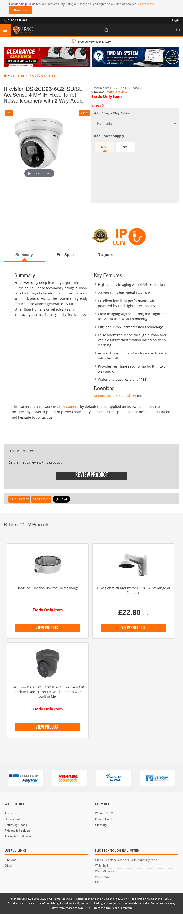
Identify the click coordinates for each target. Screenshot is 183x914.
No (103, 146)
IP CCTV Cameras (41, 75)
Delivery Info (13, 819)
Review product (91, 476)
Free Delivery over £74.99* (94, 41)
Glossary (101, 825)
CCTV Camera (67, 406)
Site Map (10, 860)
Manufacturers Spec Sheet (115, 395)
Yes (125, 146)
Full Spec (65, 255)
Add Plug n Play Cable (112, 113)
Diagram (105, 255)
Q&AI (8, 866)
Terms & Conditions (18, 836)
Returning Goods (16, 825)
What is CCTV (104, 813)
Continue (20, 10)
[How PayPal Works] (25, 778)
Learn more (146, 4)
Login (176, 20)
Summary (24, 255)
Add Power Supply (109, 136)
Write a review (117, 92)
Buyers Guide (104, 819)
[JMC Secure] (23, 30)
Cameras (17, 75)
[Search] (106, 30)
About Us (11, 813)
